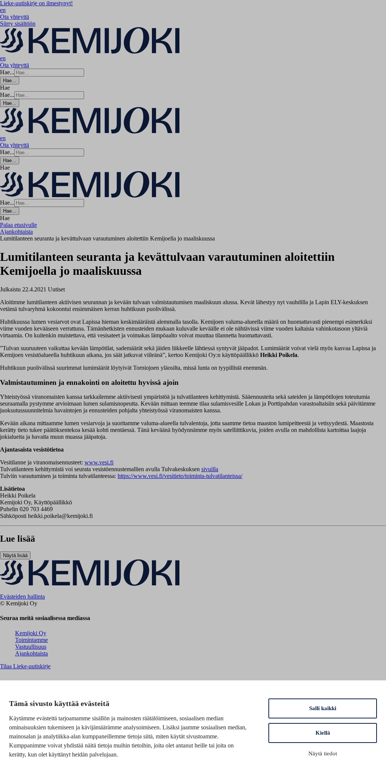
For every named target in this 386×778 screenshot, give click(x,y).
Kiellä (323, 733)
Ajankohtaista (31, 653)
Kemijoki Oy (30, 633)
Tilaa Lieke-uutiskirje (25, 666)
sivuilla (209, 469)
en (3, 10)
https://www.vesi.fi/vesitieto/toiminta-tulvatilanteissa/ (180, 476)
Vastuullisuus (30, 646)
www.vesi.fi (98, 462)
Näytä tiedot (322, 753)
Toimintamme (31, 640)
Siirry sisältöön (17, 23)
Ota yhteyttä (14, 17)
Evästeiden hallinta (22, 596)
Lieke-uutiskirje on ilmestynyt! (36, 3)
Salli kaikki (322, 708)
